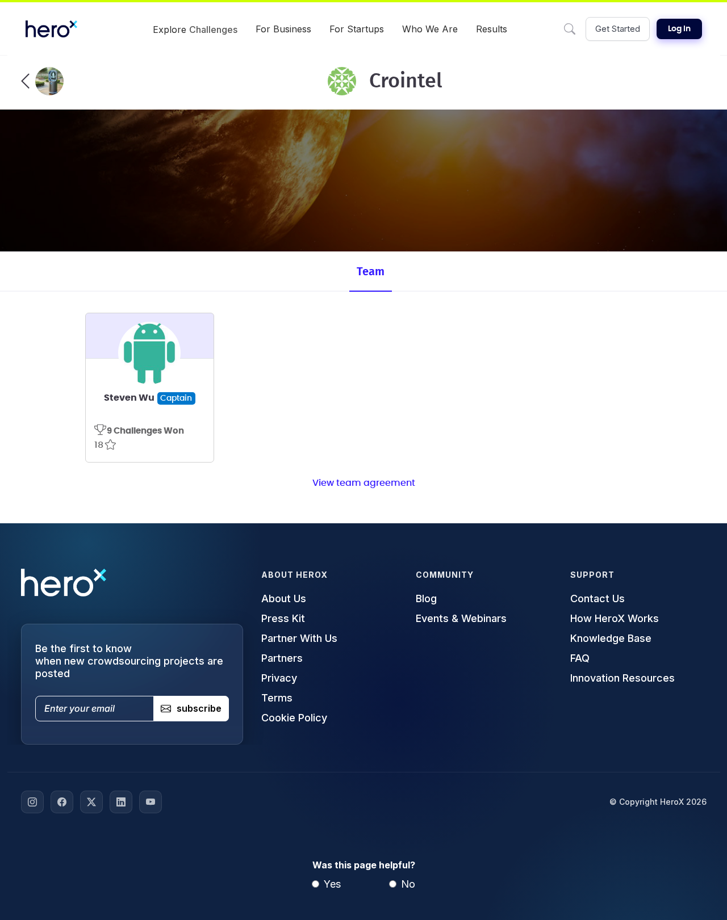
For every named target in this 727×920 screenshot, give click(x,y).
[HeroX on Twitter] (91, 802)
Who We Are (430, 29)
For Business (283, 29)
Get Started (617, 28)
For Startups (356, 29)
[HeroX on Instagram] (32, 802)
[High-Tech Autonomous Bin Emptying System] (42, 81)
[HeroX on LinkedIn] (121, 802)
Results (491, 29)
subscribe (199, 708)
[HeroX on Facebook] (62, 802)
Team (371, 272)
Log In (679, 29)
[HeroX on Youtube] (150, 802)
